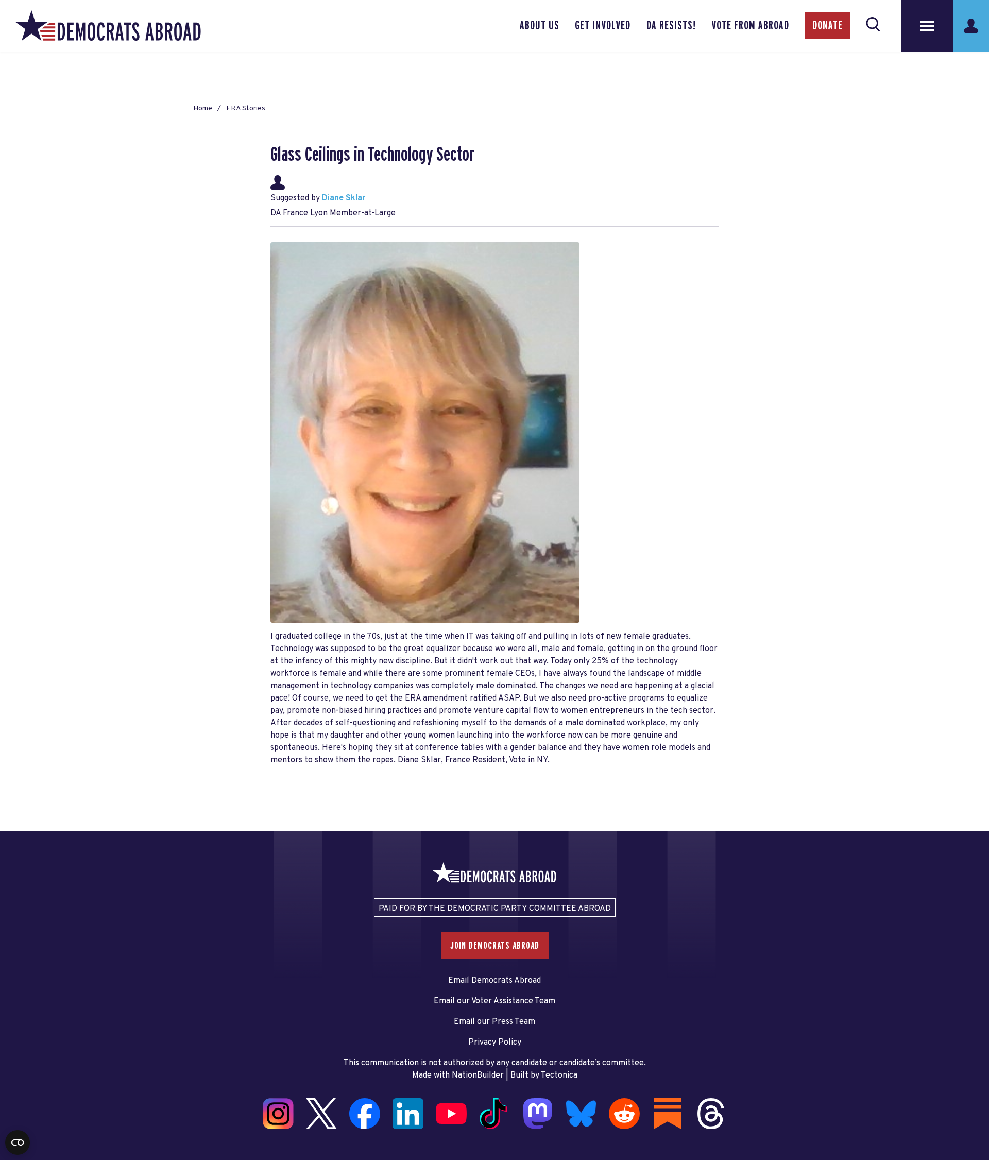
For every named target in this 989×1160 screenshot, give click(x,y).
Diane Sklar (343, 198)
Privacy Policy (494, 1042)
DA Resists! (671, 26)
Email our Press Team (494, 1022)
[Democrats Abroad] (108, 25)
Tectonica (559, 1075)
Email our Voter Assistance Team (494, 1001)
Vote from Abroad (750, 26)
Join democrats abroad (494, 946)
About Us (539, 26)
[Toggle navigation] (927, 26)
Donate (827, 26)
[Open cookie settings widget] (17, 1142)
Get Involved (602, 26)
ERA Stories (245, 108)
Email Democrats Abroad (494, 981)
